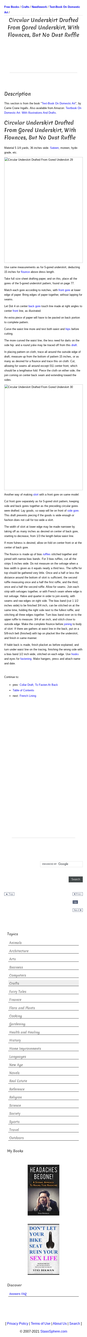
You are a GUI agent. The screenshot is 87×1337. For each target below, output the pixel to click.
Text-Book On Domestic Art (58, 103)
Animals (15, 943)
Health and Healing (24, 1032)
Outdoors (16, 1138)
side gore (73, 510)
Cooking (15, 1016)
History (15, 1040)
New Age (16, 1065)
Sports (14, 1122)
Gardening (17, 1024)
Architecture (19, 951)
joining (68, 624)
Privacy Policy (17, 1323)
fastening (25, 658)
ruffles (46, 554)
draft (74, 345)
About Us (60, 1323)
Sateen (54, 147)
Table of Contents (23, 690)
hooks (75, 654)
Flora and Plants (22, 1008)
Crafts (14, 983)
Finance (15, 1000)
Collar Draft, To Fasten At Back (39, 684)
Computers (17, 975)
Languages (17, 1056)
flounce (25, 271)
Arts (12, 959)
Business (16, 967)
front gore (64, 290)
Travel (14, 1130)
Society (14, 1113)
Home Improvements (25, 1048)
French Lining (28, 695)
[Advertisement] (43, 62)
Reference (16, 1089)
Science (15, 1105)
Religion (15, 1097)
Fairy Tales (17, 991)
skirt (35, 494)
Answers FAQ (18, 1294)
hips (68, 329)
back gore (35, 306)
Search (74, 1323)
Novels (14, 1073)
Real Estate (18, 1081)
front (15, 310)
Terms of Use (40, 1323)
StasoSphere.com (53, 1331)
